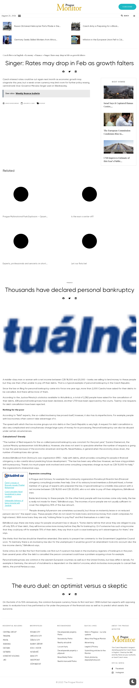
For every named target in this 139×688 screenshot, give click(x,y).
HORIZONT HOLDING (11, 656)
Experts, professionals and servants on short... (25, 264)
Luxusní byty (63, 647)
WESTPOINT (35, 660)
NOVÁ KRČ (34, 652)
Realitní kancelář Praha (67, 661)
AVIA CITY (34, 656)
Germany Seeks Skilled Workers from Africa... (35, 40)
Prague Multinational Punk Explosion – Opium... (25, 217)
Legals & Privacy (91, 647)
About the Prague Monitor (95, 639)
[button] (127, 7)
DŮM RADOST (35, 664)
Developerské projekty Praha (67, 633)
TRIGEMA (6, 636)
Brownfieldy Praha (65, 657)
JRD (4, 660)
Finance (42, 103)
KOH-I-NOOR (35, 648)
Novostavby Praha (65, 639)
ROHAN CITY (35, 632)
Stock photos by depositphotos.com (92, 658)
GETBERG (7, 652)
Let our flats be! (79, 264)
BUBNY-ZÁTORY (36, 644)
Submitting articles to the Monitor (95, 652)
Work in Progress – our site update (95, 633)
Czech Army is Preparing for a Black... (101, 26)
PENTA (5, 640)
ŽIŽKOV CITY (35, 640)
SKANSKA (6, 644)
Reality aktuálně (64, 643)
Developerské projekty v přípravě (68, 652)
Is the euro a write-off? (82, 217)
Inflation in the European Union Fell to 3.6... (103, 40)
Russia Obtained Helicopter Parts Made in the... (37, 26)
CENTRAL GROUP (9, 632)
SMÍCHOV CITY (36, 636)
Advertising (89, 643)
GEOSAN (6, 648)
